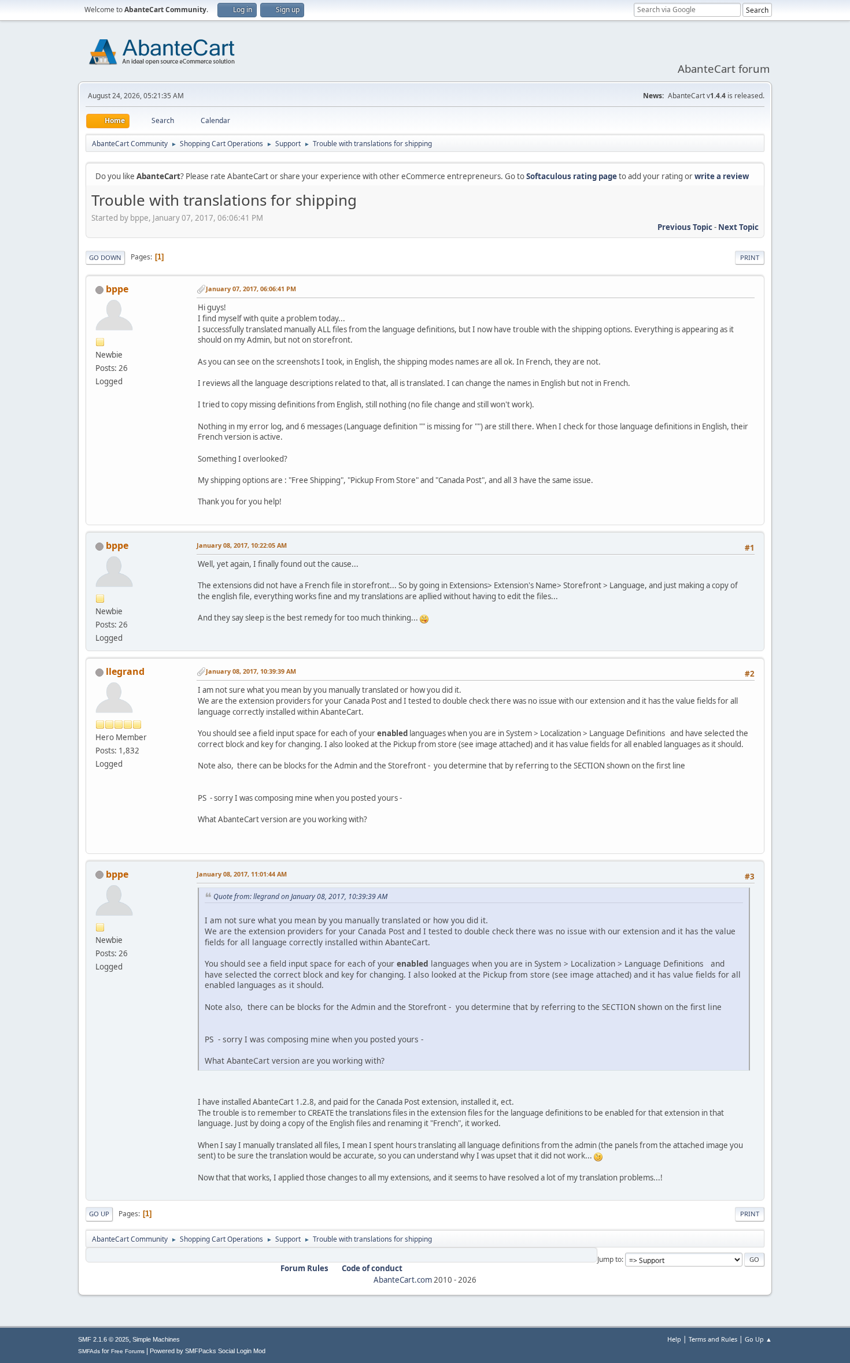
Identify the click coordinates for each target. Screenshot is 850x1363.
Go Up (99, 1213)
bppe (117, 289)
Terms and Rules (713, 1339)
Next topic (738, 227)
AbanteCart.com (403, 1280)
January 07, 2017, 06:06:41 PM (251, 288)
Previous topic (684, 227)
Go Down (105, 257)
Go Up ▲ (758, 1339)
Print (749, 257)
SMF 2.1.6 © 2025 (103, 1339)
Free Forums (128, 1351)
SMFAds (89, 1351)
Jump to (609, 1259)
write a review (721, 176)
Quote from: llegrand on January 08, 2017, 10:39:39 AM (300, 896)
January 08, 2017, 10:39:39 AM (251, 671)
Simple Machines (156, 1339)
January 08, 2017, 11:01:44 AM (242, 874)
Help (674, 1339)
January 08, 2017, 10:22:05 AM (242, 545)
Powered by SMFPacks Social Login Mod (207, 1350)
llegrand (125, 671)
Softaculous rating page (571, 176)
